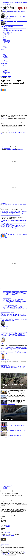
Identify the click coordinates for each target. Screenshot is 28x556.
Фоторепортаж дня (5, 365)
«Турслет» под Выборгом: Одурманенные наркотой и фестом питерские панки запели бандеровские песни (12, 228)
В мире (4, 39)
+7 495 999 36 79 (6, 526)
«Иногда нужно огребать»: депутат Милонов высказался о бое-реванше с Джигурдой (14, 302)
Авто (4, 35)
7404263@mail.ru (7, 531)
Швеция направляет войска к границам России (15, 291)
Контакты (5, 488)
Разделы (2, 49)
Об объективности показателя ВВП (8, 330)
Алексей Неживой (5, 359)
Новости (5, 51)
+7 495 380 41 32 (6, 532)
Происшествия (6, 42)
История (5, 47)
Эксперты (5, 57)
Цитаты (5, 58)
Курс (2, 12)
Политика (5, 29)
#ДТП (7, 234)
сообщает (4, 118)
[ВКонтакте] (1, 90)
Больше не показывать (10, 554)
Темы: (4, 65)
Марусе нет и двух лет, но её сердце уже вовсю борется (13, 205)
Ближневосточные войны (9, 67)
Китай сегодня (6, 73)
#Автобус (19, 234)
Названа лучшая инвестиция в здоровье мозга (14, 295)
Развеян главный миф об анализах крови (13, 292)
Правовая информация (8, 485)
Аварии (9, 76)
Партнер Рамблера (5, 544)
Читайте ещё (3, 203)
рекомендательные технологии (7, 535)
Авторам (5, 487)
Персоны (5, 60)
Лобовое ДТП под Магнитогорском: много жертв (14, 32)
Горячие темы (4, 63)
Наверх (2, 537)
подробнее (3, 554)
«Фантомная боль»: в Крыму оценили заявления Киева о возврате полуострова (15, 304)
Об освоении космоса (5, 314)
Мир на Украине (6, 69)
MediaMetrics (20, 149)
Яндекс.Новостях (6, 148)
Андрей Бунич (4, 343)
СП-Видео (5, 55)
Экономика (5, 32)
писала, (7, 128)
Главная (5, 28)
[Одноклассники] (3, 90)
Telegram (14, 149)
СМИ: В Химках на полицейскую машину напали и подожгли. (12, 418)
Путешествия (6, 34)
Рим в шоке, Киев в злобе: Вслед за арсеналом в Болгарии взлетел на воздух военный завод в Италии (13, 214)
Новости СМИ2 (4, 437)
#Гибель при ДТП (13, 234)
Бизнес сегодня (6, 40)
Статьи (4, 52)
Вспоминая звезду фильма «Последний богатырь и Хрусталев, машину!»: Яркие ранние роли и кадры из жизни (13, 367)
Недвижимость (6, 41)
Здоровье (5, 37)
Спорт (4, 36)
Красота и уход (6, 72)
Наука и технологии (7, 43)
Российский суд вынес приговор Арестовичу (13, 25)
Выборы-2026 (6, 70)
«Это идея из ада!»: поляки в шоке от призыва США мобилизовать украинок (14, 294)
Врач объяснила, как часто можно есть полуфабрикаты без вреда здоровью (13, 300)
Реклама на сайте (7, 486)
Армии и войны (6, 33)
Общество (5, 30)
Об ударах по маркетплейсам (7, 347)
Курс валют (5, 71)
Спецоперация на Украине (9, 66)
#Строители (24, 234)
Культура (5, 44)
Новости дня (3, 288)
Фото (4, 54)
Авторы (5, 56)
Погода (4, 46)
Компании (5, 61)
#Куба (4, 234)
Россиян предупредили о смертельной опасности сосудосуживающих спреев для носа (13, 307)
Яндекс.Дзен (9, 149)
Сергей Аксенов (9, 18)
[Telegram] (5, 90)
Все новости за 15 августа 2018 (7, 312)
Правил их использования (6, 497)
